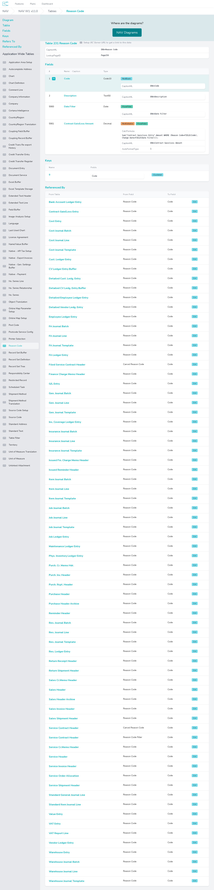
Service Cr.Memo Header (64, 747)
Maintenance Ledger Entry (64, 546)
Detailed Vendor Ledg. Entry (66, 307)
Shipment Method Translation (17, 402)
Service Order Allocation (64, 776)
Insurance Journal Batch (63, 431)
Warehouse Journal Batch (64, 862)
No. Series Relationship (20, 288)
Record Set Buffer (18, 352)
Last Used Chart (17, 230)
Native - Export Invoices (20, 257)
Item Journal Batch (60, 479)
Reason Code (75, 11)
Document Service (18, 175)
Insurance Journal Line (62, 441)
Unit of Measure (17, 458)
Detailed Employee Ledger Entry (68, 297)
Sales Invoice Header (61, 709)
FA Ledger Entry (58, 355)
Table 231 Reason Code (61, 43)
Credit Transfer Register (21, 161)
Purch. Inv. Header (59, 575)
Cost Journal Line (59, 240)
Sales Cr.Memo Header (63, 680)
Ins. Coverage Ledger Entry (65, 422)
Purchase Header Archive (64, 603)
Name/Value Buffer (18, 244)
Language (14, 223)
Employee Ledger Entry (63, 317)
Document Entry (17, 168)
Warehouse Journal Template (66, 881)
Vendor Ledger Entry (61, 843)
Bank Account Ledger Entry (65, 202)
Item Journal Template (62, 498)
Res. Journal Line (59, 632)
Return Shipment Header (64, 670)
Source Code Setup (18, 410)
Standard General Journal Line (67, 795)
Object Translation (18, 301)
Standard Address (18, 424)
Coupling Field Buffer (19, 131)
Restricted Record (18, 380)
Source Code (15, 417)
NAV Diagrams (127, 32)
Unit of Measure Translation (23, 451)
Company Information (19, 96)
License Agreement (18, 237)
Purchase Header (59, 594)
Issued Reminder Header (64, 470)
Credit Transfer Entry (19, 154)
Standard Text (16, 431)
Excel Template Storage (21, 189)
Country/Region (16, 117)
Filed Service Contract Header (67, 364)
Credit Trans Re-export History (20, 146)
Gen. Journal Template (62, 412)
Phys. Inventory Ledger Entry (66, 556)
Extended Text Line (18, 202)
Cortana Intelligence (19, 110)
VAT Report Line (58, 833)
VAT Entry (54, 823)
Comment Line (16, 89)
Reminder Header (59, 613)
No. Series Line (16, 281)
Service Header (58, 756)
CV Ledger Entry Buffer (62, 269)
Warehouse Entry (59, 852)
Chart (11, 76)
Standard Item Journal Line (65, 804)
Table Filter (14, 437)
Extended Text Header (20, 195)
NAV (5, 11)
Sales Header (57, 690)
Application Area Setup (20, 62)
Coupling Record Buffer (20, 138)
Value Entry (56, 814)
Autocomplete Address (20, 69)
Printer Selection (17, 338)
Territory (13, 444)
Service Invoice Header (62, 766)
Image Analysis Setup (19, 216)
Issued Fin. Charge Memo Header (69, 460)
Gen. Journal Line (59, 403)
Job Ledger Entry (59, 537)
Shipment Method (17, 394)
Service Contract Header (63, 728)
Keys (6, 36)
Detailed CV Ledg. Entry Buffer (67, 288)
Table (6, 25)
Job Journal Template (61, 527)
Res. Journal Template (62, 642)
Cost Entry (55, 221)
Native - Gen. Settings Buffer (20, 266)
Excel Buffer (15, 182)
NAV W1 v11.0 (28, 11)
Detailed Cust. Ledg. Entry (65, 278)
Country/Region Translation (22, 124)
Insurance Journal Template (65, 450)
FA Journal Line (58, 336)
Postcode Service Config (21, 331)
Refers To (9, 41)
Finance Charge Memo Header (67, 374)
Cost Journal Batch (60, 230)
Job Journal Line (58, 517)
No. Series (14, 294)
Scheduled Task (17, 387)
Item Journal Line (59, 489)
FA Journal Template (61, 345)
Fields (6, 31)
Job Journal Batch (59, 508)
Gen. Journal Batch (60, 393)
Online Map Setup (18, 318)
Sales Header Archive (62, 699)
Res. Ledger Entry (59, 651)
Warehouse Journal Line (63, 871)
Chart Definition (16, 83)
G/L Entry (54, 384)
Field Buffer (14, 209)
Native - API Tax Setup (20, 251)
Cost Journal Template (62, 250)
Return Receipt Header (63, 661)
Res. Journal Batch (60, 623)
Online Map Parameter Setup (20, 310)
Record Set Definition (19, 359)
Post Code (14, 325)
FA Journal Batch (59, 326)
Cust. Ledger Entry (60, 259)
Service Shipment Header (64, 785)
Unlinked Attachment (19, 465)
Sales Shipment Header (63, 718)
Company (13, 103)
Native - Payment (17, 274)
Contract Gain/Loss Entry (63, 211)
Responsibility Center (19, 373)
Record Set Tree (17, 366)
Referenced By (12, 47)
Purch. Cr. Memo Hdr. (61, 565)
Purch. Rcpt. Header (61, 584)
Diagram (8, 20)
